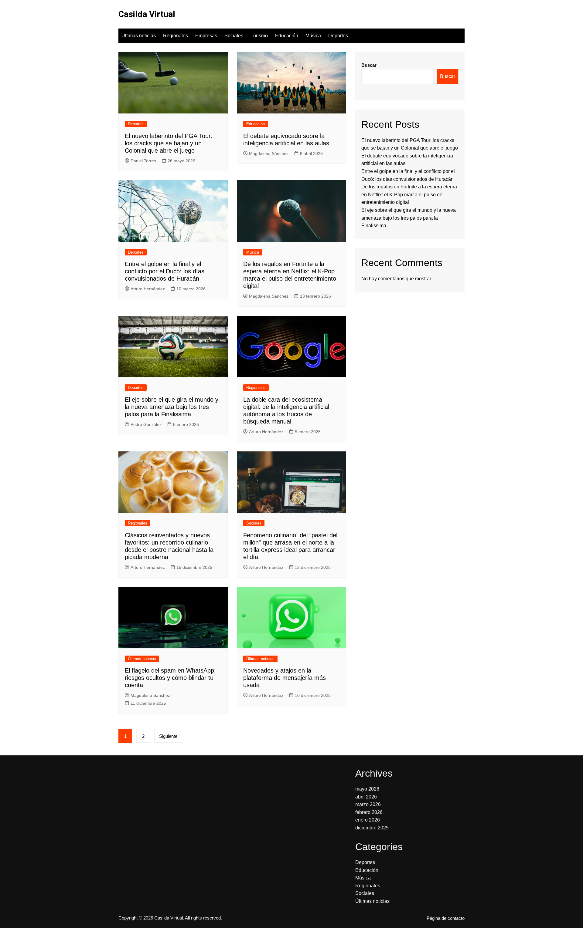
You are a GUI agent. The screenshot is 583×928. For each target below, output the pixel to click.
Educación (286, 35)
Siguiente (168, 736)
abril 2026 (366, 796)
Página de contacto (446, 918)
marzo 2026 (368, 804)
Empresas (206, 35)
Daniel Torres (143, 160)
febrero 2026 (369, 812)
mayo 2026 (367, 788)
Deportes (338, 35)
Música (313, 35)
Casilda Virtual (146, 14)
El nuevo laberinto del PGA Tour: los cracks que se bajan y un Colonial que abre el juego (169, 143)
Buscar (369, 65)
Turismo (259, 35)
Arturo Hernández (148, 288)
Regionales (175, 35)
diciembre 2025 (372, 827)
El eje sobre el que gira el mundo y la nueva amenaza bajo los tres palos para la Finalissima (171, 406)
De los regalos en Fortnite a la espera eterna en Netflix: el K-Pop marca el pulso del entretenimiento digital (409, 194)
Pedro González (146, 424)
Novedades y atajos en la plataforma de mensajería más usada (284, 677)
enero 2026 (367, 819)
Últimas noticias (138, 35)
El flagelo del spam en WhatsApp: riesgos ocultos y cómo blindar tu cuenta (170, 677)
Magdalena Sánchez (268, 153)
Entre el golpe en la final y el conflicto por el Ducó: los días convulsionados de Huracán (164, 271)
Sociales (233, 35)
